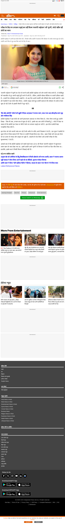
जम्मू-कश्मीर (3, 463)
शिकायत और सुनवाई (5, 376)
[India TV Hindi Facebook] (56, 0)
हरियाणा (3, 459)
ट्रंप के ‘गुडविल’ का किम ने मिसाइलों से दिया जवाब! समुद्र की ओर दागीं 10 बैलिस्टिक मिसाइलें (35, 302)
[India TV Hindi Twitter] (57, 0)
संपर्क (2, 369)
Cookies (5, 518)
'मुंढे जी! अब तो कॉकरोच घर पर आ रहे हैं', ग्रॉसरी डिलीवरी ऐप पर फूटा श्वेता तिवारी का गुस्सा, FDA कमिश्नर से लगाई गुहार (34, 249)
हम (1, 371)
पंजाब (2, 456)
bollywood (32, 192)
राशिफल (34, 19)
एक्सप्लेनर (48, 19)
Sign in (62, 0)
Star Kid (16, 192)
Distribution (32, 504)
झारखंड (3, 466)
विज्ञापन (2, 374)
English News (5, 381)
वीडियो (5, 19)
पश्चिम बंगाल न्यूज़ (5, 442)
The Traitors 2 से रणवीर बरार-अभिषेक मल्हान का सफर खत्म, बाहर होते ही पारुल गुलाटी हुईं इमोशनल (11, 250)
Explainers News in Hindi (8, 416)
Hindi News (4, 24)
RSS (54, 502)
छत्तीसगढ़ (3, 461)
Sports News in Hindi (7, 406)
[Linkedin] (20, 476)
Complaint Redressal (45, 502)
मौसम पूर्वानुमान (4, 390)
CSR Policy (34, 502)
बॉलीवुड (15, 24)
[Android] (54, 0)
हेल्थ (54, 19)
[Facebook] (4, 476)
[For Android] (9, 494)
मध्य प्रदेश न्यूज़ (4, 447)
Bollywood (50, 185)
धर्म (38, 19)
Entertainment (41, 192)
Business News (5, 411)
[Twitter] (8, 476)
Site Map (7, 502)
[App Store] (24, 485)
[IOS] (53, 0)
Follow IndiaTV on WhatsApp (31, 198)
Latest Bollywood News (10, 166)
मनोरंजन (20, 19)
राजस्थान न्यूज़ (4, 452)
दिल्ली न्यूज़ (3, 440)
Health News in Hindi (7, 418)
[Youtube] (16, 476)
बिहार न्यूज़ (3, 444)
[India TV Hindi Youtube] (59, 0)
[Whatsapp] (60, 87)
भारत (10, 19)
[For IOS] (24, 494)
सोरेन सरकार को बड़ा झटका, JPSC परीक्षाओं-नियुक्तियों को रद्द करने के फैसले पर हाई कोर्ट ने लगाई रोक (11, 302)
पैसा (29, 19)
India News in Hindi (6, 399)
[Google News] (5, 87)
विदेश (15, 19)
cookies (32, 519)
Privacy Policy (25, 502)
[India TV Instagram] (12, 476)
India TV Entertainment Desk (15, 33)
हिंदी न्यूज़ (10, 185)
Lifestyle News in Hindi (7, 421)
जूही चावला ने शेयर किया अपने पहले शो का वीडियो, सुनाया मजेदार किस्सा (23, 160)
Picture (24, 192)
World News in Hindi (6, 402)
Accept (28, 522)
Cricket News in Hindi (7, 409)
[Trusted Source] (14, 87)
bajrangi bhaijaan (7, 192)
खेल (25, 19)
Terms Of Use (15, 502)
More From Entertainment (16, 230)
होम (1, 19)
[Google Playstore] (9, 485)
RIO (58, 502)
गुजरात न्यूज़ (3, 454)
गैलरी (43, 19)
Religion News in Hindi (7, 413)
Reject (38, 522)
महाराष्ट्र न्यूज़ (4, 449)
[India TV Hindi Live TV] (62, 16)
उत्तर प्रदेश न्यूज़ (4, 437)
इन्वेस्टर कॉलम (4, 378)
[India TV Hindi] (10, 16)
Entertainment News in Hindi (9, 404)
